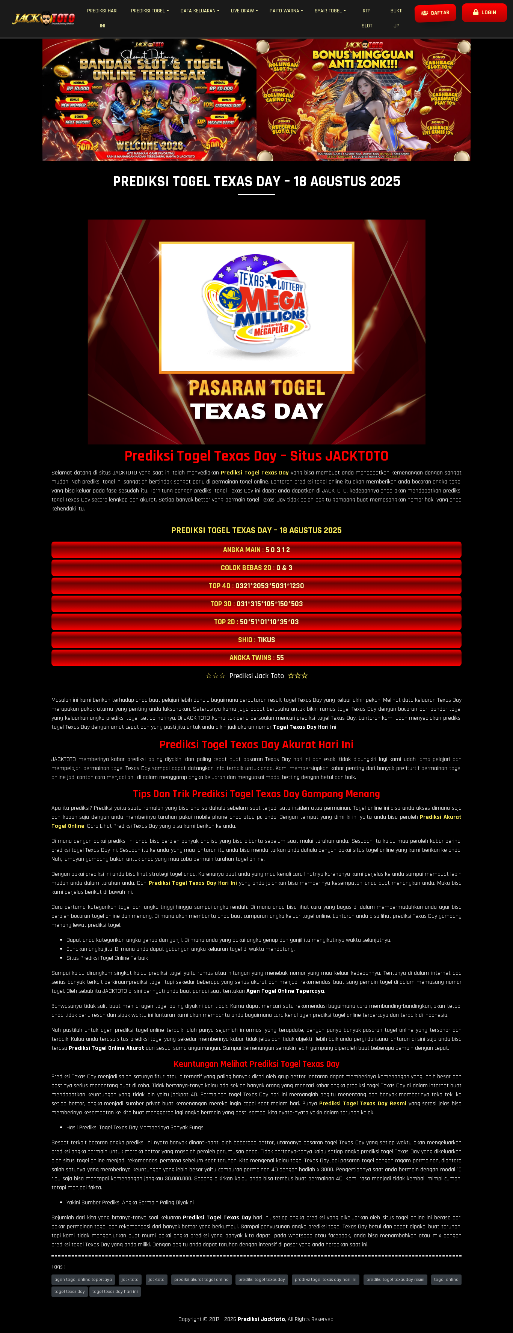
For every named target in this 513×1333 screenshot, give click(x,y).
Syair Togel (328, 11)
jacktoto (156, 1279)
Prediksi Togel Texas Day (254, 473)
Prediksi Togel (148, 11)
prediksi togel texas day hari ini (325, 1279)
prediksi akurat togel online (201, 1279)
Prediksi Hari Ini (102, 18)
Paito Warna (284, 11)
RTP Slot (367, 18)
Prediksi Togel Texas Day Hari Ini (193, 883)
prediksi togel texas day (261, 1279)
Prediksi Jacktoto (261, 1319)
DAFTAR (438, 13)
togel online (446, 1279)
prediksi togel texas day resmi (395, 1279)
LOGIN (487, 13)
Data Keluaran (198, 11)
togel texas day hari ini (115, 1291)
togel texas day (69, 1291)
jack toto (130, 1279)
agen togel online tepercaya (83, 1279)
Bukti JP (397, 18)
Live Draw (242, 11)
